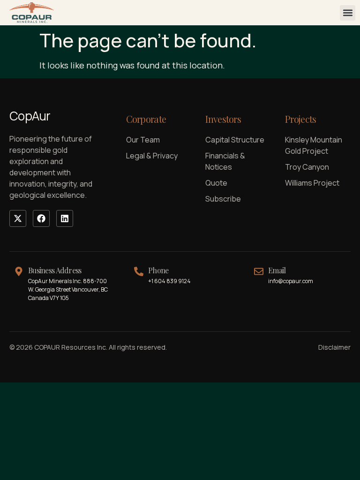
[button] (347, 13)
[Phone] (138, 271)
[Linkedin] (64, 218)
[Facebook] (41, 218)
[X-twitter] (17, 218)
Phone (158, 270)
